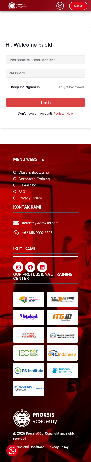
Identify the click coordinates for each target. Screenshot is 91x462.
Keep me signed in (25, 87)
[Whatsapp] (12, 450)
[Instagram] (18, 267)
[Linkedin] (42, 267)
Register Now (63, 113)
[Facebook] (30, 267)
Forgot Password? (72, 87)
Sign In (46, 102)
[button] (60, 6)
